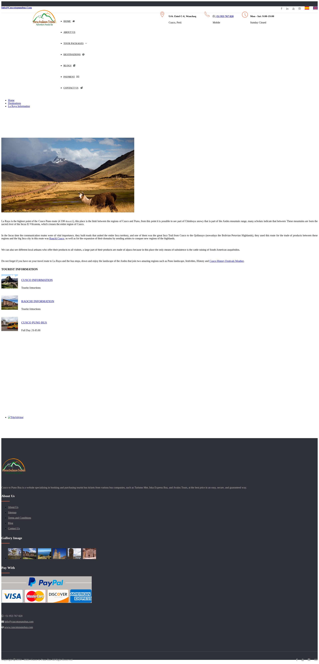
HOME (67, 21)
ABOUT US (69, 32)
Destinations (14, 103)
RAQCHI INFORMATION (37, 301)
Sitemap (12, 512)
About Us (13, 507)
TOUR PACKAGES (73, 43)
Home (11, 100)
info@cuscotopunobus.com (16, 7)
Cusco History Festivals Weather (227, 261)
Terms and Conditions (19, 517)
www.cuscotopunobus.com (18, 627)
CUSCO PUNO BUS (34, 322)
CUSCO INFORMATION (37, 280)
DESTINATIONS (72, 54)
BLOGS (67, 65)
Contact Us (70, 88)
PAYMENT (69, 77)
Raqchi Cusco (56, 238)
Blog (10, 523)
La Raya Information (19, 106)
